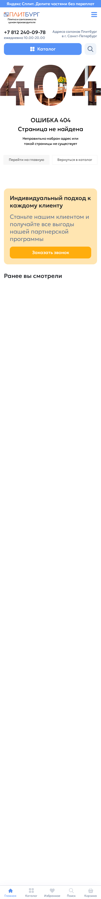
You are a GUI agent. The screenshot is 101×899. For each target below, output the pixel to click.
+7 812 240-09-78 (25, 32)
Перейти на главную (26, 159)
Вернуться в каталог (74, 159)
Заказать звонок (50, 252)
